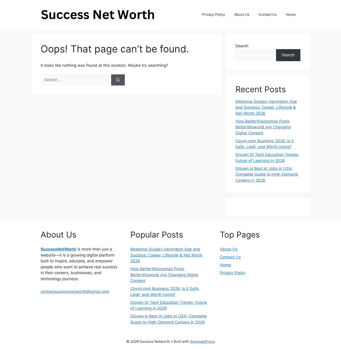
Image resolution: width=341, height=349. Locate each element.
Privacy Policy (213, 14)
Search (241, 46)
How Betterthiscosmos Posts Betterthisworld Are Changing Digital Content (263, 127)
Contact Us (268, 14)
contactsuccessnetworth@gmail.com (75, 291)
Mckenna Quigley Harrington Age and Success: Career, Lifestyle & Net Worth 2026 (266, 107)
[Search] (118, 80)
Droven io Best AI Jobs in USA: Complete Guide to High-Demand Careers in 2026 (266, 174)
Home (291, 14)
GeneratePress (202, 341)
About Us (241, 14)
